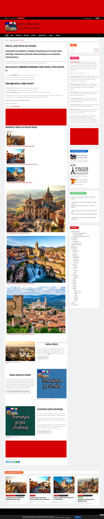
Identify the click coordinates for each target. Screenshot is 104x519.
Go (96, 50)
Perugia (76, 298)
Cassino (76, 270)
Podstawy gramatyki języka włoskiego (81, 236)
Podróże (73, 246)
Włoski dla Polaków (15, 106)
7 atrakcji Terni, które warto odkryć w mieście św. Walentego (20, 283)
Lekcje (11, 35)
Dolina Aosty (75, 256)
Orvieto (76, 296)
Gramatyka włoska (75, 231)
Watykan (73, 303)
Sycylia (74, 285)
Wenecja (76, 262)
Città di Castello (77, 291)
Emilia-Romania (76, 257)
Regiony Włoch (42, 35)
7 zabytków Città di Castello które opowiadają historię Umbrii (20, 146)
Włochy (7, 362)
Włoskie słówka (74, 305)
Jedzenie (74, 239)
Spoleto (76, 300)
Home (7, 40)
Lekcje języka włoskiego (76, 244)
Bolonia (76, 259)
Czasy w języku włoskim (78, 234)
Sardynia (75, 283)
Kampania (75, 265)
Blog (7, 35)
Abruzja (74, 249)
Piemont (75, 282)
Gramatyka (26, 35)
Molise (74, 280)
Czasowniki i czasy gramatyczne (80, 233)
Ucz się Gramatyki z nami (44, 432)
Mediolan (76, 277)
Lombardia (75, 275)
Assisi (75, 290)
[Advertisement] (52, 8)
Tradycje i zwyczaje (77, 243)
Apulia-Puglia (76, 251)
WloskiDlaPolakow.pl (75, 62)
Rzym (48, 353)
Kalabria (74, 264)
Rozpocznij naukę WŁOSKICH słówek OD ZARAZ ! (18, 391)
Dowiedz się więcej (42, 357)
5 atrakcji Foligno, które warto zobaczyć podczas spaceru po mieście (22, 164)
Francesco (10, 502)
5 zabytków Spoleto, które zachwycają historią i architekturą (20, 334)
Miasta (51, 35)
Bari (75, 252)
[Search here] (98, 35)
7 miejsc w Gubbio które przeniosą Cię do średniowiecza (19, 182)
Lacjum (74, 269)
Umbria (74, 288)
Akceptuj (78, 517)
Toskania (75, 287)
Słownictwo (18, 35)
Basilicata (75, 254)
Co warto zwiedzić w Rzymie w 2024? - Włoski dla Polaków (84, 214)
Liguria (74, 274)
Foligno (76, 293)
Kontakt (58, 35)
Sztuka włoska (76, 241)
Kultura (33, 35)
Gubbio (76, 295)
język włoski (14, 75)
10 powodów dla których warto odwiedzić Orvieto (18, 233)
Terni (75, 301)
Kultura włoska (74, 238)
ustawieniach (68, 517)
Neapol (76, 267)
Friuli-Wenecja (76, 260)
